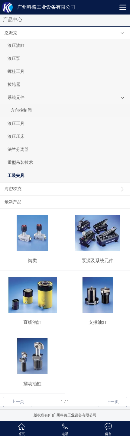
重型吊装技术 (20, 162)
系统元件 (16, 97)
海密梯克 (13, 189)
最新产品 (13, 202)
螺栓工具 (16, 71)
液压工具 (16, 123)
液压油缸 (16, 45)
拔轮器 (14, 84)
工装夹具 (16, 175)
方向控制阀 (21, 110)
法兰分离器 (18, 149)
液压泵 (14, 58)
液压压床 (16, 136)
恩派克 (11, 33)
